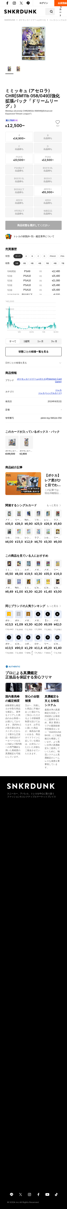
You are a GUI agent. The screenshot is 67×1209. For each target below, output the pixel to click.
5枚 (47, 263)
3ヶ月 (54, 341)
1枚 (16, 263)
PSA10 (53, 256)
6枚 (55, 263)
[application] (33, 318)
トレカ (58, 390)
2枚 (24, 263)
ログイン (43, 3)
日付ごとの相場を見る (16, 363)
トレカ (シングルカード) (50, 393)
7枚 (62, 263)
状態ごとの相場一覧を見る (34, 351)
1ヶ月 (40, 341)
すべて (18, 256)
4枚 (39, 263)
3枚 (32, 263)
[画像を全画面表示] (33, 43)
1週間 (26, 341)
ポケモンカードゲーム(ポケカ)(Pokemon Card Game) (39, 380)
